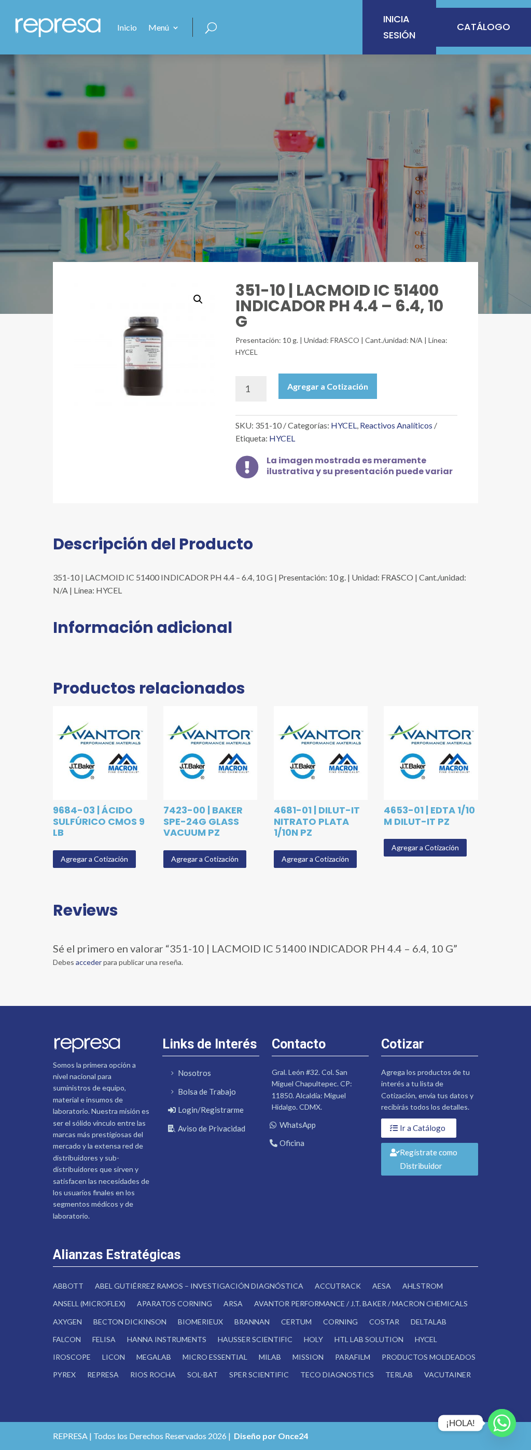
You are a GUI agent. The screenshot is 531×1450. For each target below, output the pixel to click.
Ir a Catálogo (422, 1128)
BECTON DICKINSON (129, 1321)
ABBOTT (68, 1285)
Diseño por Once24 (271, 1436)
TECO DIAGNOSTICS (337, 1374)
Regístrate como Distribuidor (428, 1159)
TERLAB (399, 1374)
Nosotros (194, 1073)
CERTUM (296, 1321)
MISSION (308, 1356)
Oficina (292, 1143)
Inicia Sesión (399, 27)
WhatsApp (298, 1124)
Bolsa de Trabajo (207, 1091)
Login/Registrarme (211, 1109)
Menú (158, 27)
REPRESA (103, 1374)
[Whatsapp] (502, 1423)
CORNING (340, 1321)
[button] (198, 299)
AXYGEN (67, 1321)
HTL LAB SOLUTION (368, 1339)
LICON (113, 1356)
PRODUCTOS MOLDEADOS (429, 1356)
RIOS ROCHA (153, 1374)
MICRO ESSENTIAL (215, 1356)
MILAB (270, 1356)
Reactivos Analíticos (396, 425)
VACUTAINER (447, 1374)
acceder (89, 962)
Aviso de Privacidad (211, 1128)
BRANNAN (252, 1321)
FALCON (67, 1339)
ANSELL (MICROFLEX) (89, 1303)
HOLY (313, 1339)
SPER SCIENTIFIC (259, 1374)
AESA (381, 1285)
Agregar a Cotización (327, 386)
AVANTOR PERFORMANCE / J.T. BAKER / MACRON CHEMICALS (361, 1303)
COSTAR (384, 1321)
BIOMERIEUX (200, 1321)
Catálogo (483, 26)
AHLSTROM (422, 1285)
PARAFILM (352, 1356)
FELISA (104, 1339)
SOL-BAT (202, 1374)
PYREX (64, 1374)
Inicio (127, 27)
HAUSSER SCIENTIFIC (255, 1339)
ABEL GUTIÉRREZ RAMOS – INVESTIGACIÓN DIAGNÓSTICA (199, 1285)
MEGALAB (153, 1356)
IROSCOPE (72, 1356)
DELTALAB (428, 1321)
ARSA (233, 1303)
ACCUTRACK (338, 1285)
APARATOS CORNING (174, 1303)
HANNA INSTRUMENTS (166, 1339)
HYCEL (344, 425)
